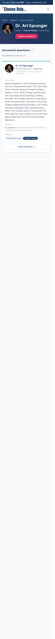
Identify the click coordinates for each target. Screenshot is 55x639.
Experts (13, 20)
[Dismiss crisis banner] (50, 2)
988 (22, 2)
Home (5, 20)
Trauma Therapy (27, 20)
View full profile (26, 146)
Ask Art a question (26, 36)
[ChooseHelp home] (14, 9)
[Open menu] (48, 9)
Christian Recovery (13, 138)
